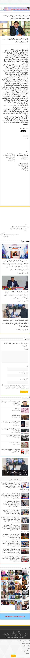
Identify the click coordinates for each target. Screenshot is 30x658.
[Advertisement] (15, 189)
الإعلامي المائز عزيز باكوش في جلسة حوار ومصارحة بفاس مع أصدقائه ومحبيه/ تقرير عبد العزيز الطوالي (11, 512)
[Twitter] (17, 632)
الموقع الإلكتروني (24, 379)
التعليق (26, 349)
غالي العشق (17, 408)
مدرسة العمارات (16, 415)
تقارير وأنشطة (21, 15)
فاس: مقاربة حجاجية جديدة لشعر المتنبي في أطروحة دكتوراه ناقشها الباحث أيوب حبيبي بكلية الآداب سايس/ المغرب (16, 295)
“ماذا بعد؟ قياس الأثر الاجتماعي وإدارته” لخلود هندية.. (12, 235)
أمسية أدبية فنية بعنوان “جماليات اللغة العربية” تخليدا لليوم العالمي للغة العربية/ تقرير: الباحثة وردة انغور (11, 536)
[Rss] (19, 632)
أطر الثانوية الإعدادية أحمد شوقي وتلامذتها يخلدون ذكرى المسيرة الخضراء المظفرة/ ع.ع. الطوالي (11, 558)
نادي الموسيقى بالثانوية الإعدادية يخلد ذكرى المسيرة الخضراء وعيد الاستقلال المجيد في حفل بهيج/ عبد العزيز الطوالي (11, 550)
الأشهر (21, 479)
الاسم (26, 366)
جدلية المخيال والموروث (14, 442)
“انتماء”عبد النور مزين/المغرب (13, 436)
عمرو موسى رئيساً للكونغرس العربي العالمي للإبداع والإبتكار (22, 155)
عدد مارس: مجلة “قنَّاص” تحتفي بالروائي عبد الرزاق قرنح (10, 402)
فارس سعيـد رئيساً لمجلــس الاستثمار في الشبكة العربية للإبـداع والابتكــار (23, 165)
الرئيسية (26, 15)
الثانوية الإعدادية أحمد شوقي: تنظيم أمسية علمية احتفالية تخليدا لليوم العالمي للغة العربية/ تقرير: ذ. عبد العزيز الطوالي (15, 323)
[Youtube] (13, 632)
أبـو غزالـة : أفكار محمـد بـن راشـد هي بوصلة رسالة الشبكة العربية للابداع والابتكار (9, 155)
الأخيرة (26, 479)
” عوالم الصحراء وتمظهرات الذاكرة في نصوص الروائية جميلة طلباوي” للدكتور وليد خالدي (18, 228)
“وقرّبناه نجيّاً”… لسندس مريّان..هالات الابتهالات (10, 423)
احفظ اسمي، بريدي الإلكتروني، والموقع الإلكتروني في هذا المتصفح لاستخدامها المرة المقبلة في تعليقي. (16, 386)
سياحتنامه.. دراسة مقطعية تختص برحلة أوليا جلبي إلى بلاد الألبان (11, 450)
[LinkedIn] (15, 632)
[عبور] (15, 8)
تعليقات (16, 479)
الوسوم (10, 479)
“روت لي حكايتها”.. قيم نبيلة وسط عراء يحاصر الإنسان (10, 430)
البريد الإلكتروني (24, 372)
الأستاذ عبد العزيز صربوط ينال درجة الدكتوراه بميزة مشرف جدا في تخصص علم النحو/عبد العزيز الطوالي (11, 543)
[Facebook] (18, 632)
